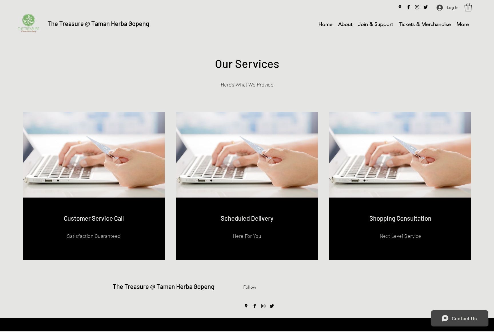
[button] (468, 7)
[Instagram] (417, 7)
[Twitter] (426, 7)
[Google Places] (400, 7)
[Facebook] (408, 7)
